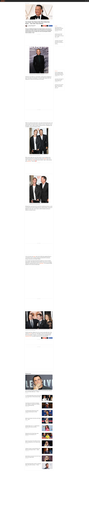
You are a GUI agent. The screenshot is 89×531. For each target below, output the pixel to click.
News (28, 3)
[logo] (3, 1)
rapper (34, 256)
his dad (30, 333)
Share (51, 25)
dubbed (45, 158)
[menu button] (87, 1)
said (33, 159)
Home (26, 3)
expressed (29, 161)
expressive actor (28, 336)
